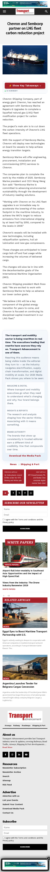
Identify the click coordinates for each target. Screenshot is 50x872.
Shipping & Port (30, 464)
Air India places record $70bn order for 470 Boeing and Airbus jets (13, 478)
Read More (7, 747)
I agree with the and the (23, 520)
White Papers (12, 565)
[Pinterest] (25, 493)
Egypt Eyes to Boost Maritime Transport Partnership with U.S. (25, 633)
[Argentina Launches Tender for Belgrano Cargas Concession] (25, 667)
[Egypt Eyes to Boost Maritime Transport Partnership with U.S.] (25, 615)
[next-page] (8, 595)
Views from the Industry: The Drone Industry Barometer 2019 (21, 584)
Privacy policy (8, 522)
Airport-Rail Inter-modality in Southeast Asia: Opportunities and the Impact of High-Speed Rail (23, 573)
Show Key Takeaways (25, 85)
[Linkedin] (19, 754)
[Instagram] (12, 754)
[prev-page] (4, 595)
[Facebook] (13, 493)
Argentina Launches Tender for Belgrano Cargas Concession (20, 685)
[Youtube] (26, 754)
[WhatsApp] (30, 493)
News (13, 464)
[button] (4, 11)
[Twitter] (19, 493)
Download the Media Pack (25, 455)
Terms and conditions (27, 519)
